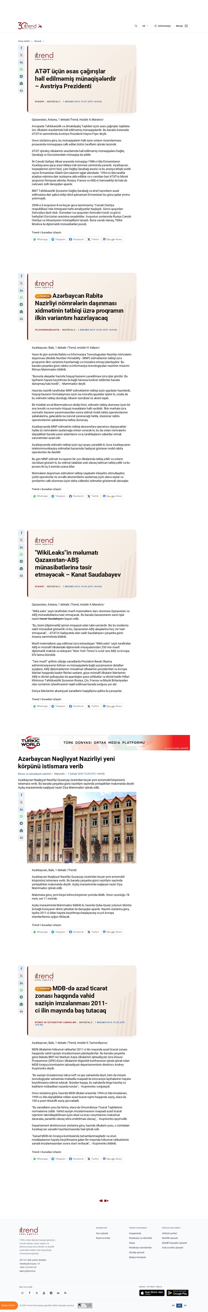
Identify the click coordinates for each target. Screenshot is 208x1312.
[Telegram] (51, 1293)
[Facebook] (29, 1293)
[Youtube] (44, 1293)
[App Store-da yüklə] (152, 1293)
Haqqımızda (135, 1233)
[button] (21, 48)
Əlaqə (132, 1243)
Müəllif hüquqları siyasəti (174, 1243)
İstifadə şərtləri (169, 1233)
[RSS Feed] (65, 1293)
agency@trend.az (27, 1271)
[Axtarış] (136, 26)
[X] (37, 1293)
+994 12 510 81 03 (28, 1267)
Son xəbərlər (102, 1233)
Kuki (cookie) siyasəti (172, 1247)
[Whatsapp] (22, 1293)
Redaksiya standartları (140, 1247)
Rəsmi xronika (103, 1238)
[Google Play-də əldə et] (177, 1293)
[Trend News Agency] (29, 1231)
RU (185, 1305)
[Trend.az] (30, 25)
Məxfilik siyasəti (170, 1238)
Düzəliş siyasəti (136, 1252)
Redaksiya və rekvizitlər (140, 1238)
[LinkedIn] (58, 1293)
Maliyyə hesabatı (137, 1257)
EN (173, 1305)
